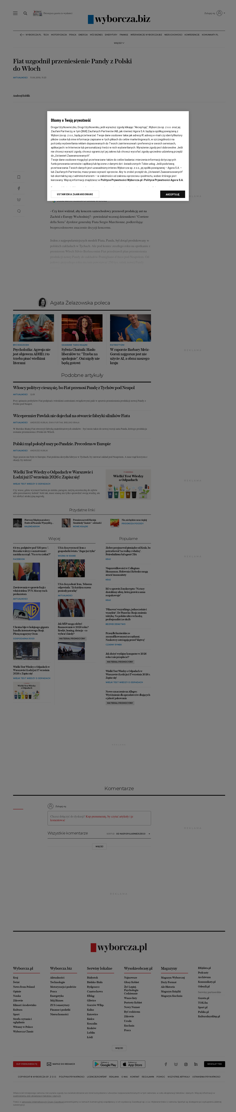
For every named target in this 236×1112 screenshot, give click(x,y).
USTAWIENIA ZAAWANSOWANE (75, 194)
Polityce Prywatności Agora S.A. (163, 180)
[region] (118, 156)
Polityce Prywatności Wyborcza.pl (121, 180)
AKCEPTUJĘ (173, 194)
